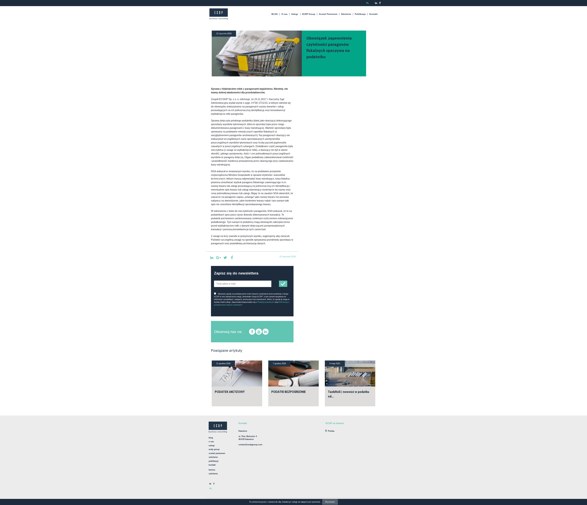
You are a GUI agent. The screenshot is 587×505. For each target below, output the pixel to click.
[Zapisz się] (283, 284)
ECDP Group (308, 14)
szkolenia (213, 473)
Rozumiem (330, 502)
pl (367, 3)
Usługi (294, 14)
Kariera (212, 470)
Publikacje (360, 14)
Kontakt (373, 14)
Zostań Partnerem (328, 14)
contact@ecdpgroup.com (250, 444)
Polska (331, 431)
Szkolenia (346, 14)
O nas (284, 14)
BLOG (274, 14)
